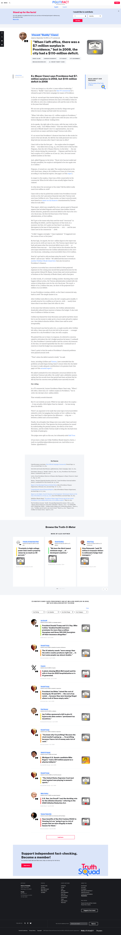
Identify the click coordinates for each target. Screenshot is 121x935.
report (70, 173)
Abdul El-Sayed (45, 752)
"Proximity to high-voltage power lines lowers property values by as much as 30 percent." (29, 551)
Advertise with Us (85, 892)
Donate (117, 2)
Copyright (39, 930)
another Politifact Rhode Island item (43, 261)
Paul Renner (44, 709)
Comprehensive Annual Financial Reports (42, 489)
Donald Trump (45, 645)
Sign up (93, 923)
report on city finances (49, 200)
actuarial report (46, 368)
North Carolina (64, 895)
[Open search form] (9, 3)
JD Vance (43, 887)
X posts (43, 666)
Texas (62, 899)
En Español (83, 889)
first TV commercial (63, 91)
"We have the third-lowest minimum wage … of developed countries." (60, 550)
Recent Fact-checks (86, 904)
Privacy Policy (32, 930)
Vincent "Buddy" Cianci (45, 34)
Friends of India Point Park (31, 541)
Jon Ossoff (44, 620)
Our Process (84, 885)
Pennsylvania (64, 897)
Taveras (54, 361)
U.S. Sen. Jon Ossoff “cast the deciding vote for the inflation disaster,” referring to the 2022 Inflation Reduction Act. (59, 800)
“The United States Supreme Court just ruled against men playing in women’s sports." (58, 780)
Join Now (77, 20)
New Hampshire (64, 892)
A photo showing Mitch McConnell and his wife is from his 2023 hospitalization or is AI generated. (59, 673)
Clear (87, 608)
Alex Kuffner (19, 75)
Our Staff (83, 887)
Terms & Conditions (23, 930)
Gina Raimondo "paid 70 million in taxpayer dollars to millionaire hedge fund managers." (92, 551)
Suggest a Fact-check (89, 910)
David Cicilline (59, 541)
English (56, 7)
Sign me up (27, 865)
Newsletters (84, 895)
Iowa (62, 889)
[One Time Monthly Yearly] (95, 16)
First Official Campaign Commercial (56, 464)
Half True (71, 435)
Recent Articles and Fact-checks (88, 903)
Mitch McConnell (45, 889)
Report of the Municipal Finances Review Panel (44, 485)
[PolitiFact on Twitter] (25, 923)
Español (65, 7)
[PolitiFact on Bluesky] (30, 923)
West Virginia (64, 900)
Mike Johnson (44, 890)
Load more (60, 837)
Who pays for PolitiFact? (86, 890)
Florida (62, 887)
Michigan (63, 890)
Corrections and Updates (87, 894)
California (63, 885)
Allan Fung (90, 541)
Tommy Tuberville (46, 814)
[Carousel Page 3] (60, 588)
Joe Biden (43, 892)
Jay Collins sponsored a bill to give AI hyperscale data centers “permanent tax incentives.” (58, 716)
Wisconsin (63, 902)
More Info (16, 19)
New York (63, 894)
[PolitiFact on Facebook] (27, 923)
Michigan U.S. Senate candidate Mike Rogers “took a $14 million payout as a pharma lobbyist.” (57, 759)
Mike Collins (44, 793)
